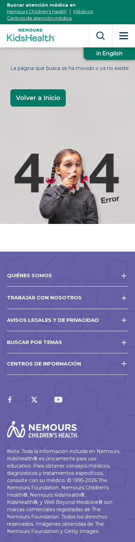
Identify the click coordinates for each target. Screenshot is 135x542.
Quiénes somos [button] (29, 275)
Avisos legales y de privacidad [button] (53, 320)
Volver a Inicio (38, 98)
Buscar (100, 35)
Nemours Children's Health (37, 11)
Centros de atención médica (39, 18)
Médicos (83, 11)
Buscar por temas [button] (34, 342)
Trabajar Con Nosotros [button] (44, 298)
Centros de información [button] (44, 364)
